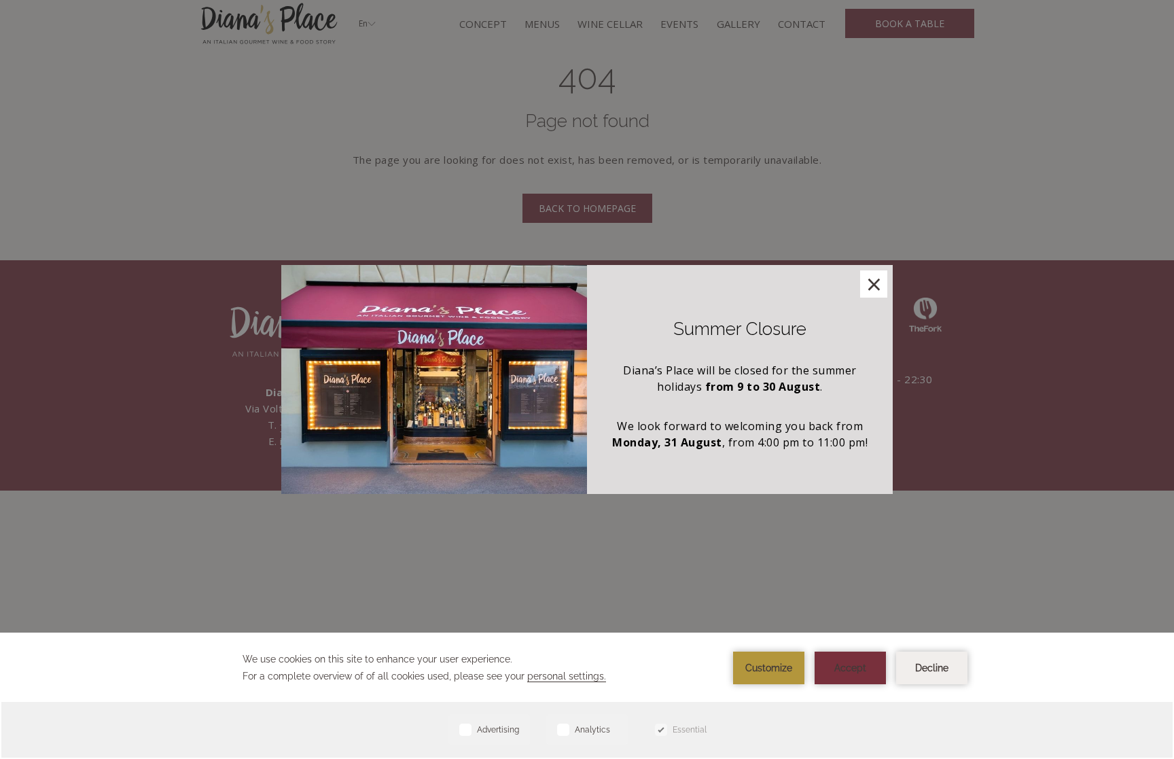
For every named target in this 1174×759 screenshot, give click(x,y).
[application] (587, 696)
